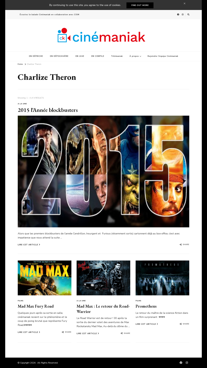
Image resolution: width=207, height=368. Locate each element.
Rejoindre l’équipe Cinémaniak (163, 56)
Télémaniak (117, 56)
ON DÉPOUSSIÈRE (59, 56)
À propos (134, 56)
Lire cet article (28, 244)
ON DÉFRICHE (36, 56)
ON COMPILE (97, 56)
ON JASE (79, 56)
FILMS (20, 301)
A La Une (22, 104)
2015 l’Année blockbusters (48, 110)
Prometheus (146, 306)
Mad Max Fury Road (36, 306)
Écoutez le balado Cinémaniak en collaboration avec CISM (49, 14)
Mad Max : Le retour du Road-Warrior (103, 308)
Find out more (140, 5)
